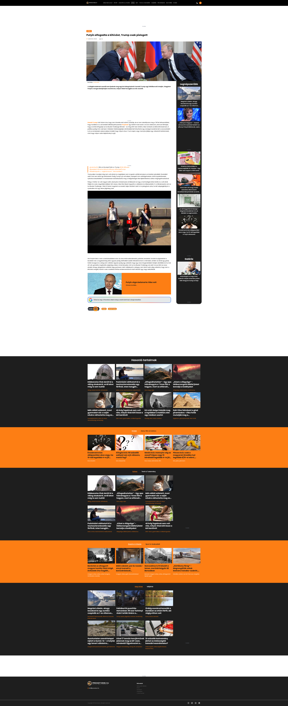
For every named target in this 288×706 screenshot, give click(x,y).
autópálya (139, 647)
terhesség (100, 420)
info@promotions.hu (94, 688)
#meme (100, 169)
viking (89, 390)
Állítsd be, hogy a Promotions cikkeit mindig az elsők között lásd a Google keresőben (117, 300)
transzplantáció (93, 418)
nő (102, 418)
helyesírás (122, 461)
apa (152, 390)
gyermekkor (126, 418)
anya (105, 418)
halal (154, 418)
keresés (156, 616)
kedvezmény (149, 648)
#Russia (126, 167)
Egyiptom (176, 418)
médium (159, 418)
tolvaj (118, 616)
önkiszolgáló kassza (160, 647)
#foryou (112, 169)
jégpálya (127, 616)
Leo (192, 574)
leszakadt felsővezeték (95, 616)
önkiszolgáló (149, 647)
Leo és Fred (186, 574)
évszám (92, 461)
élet (151, 418)
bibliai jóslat (184, 390)
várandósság (92, 420)
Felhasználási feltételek (141, 686)
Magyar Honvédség (122, 647)
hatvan (133, 616)
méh (99, 418)
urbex (98, 574)
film (160, 461)
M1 (134, 647)
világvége (176, 390)
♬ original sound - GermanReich (111, 171)
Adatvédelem (139, 691)
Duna (147, 616)
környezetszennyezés (99, 647)
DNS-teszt (119, 418)
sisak (93, 390)
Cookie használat (140, 693)
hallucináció (136, 390)
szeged (90, 647)
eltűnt (151, 616)
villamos (105, 616)
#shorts (106, 169)
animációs (155, 461)
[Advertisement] (144, 16)
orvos (121, 390)
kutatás (97, 390)
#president (93, 169)
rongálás (196, 574)
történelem (91, 576)
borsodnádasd (133, 574)
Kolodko (175, 574)
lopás (122, 616)
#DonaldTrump (120, 169)
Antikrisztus (191, 390)
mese (149, 461)
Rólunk (138, 688)
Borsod (147, 574)
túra (146, 390)
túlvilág (147, 418)
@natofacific (94, 167)
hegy (149, 390)
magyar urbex (92, 574)
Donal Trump (112, 309)
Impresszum (139, 689)
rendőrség (139, 616)
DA (102, 39)
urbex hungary (105, 574)
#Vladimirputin (95, 171)
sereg (131, 647)
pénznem (182, 461)
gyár (126, 574)
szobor (181, 574)
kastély (97, 576)
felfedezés (104, 390)
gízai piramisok (184, 418)
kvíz (89, 461)
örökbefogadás (136, 418)
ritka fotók (193, 418)
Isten (117, 390)
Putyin (104, 309)
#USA (121, 167)
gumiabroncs (111, 647)
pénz (177, 461)
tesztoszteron (128, 390)
